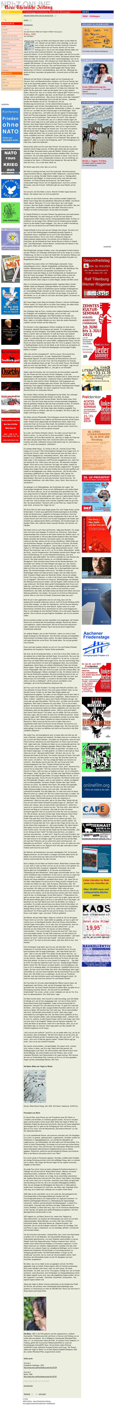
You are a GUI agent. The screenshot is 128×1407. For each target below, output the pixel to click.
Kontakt (5, 85)
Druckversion (28, 25)
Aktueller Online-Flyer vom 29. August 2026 (38, 16)
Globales (5, 42)
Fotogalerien (7, 61)
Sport (4, 64)
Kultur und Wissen (9, 67)
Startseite (27, 1394)
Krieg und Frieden (9, 45)
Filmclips (5, 58)
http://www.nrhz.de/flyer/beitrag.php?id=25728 (40, 1368)
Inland (4, 33)
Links (4, 79)
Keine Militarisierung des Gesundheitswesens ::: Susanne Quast (96, 89)
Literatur (5, 70)
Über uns (5, 82)
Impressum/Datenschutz (11, 89)
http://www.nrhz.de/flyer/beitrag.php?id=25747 (40, 1377)
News (4, 26)
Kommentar (6, 48)
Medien (5, 54)
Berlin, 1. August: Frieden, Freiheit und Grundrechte (94, 162)
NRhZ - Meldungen (91, 16)
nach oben (42, 1394)
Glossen (5, 51)
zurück (26, 20)
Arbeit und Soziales (10, 36)
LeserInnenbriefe (9, 76)
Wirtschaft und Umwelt (11, 39)
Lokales (5, 29)
